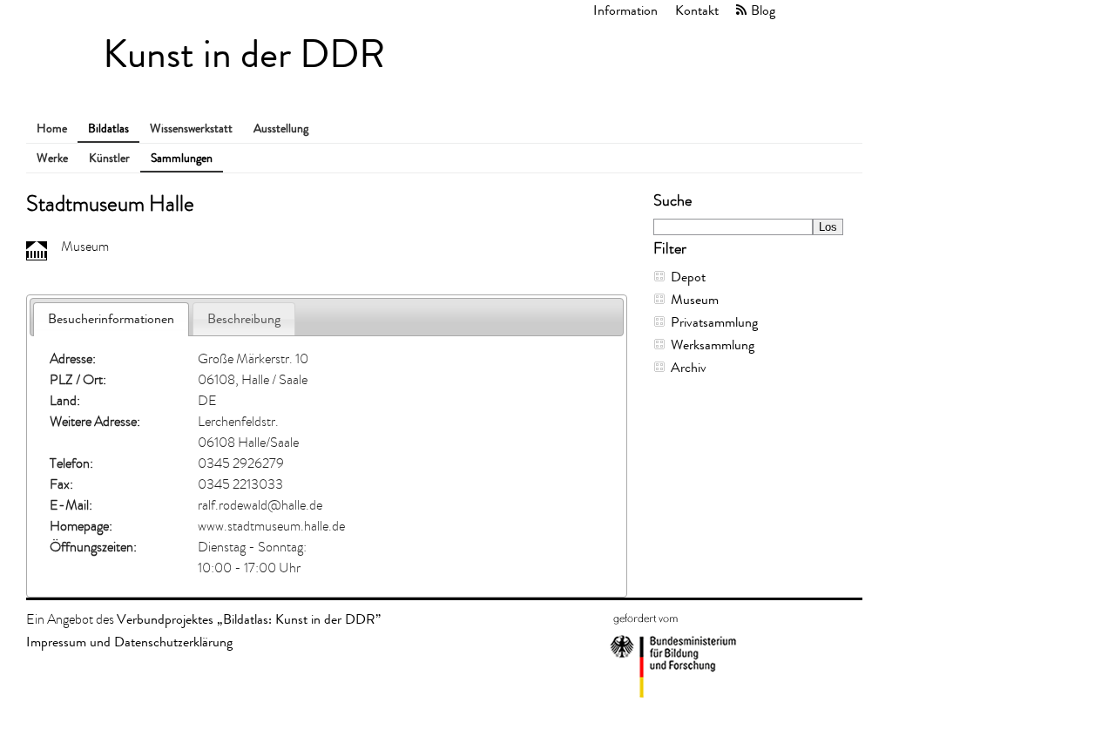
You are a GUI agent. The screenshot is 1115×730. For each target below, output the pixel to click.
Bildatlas (108, 128)
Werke (52, 158)
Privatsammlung (714, 322)
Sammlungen (182, 158)
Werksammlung (712, 345)
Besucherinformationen (111, 318)
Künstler (109, 158)
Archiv (688, 367)
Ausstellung (280, 128)
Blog (763, 10)
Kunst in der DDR (244, 54)
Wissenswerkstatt (191, 128)
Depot (688, 277)
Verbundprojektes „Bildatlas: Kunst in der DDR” (249, 619)
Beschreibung (243, 318)
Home (52, 128)
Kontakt (697, 10)
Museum (695, 299)
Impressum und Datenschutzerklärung (129, 642)
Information (625, 10)
